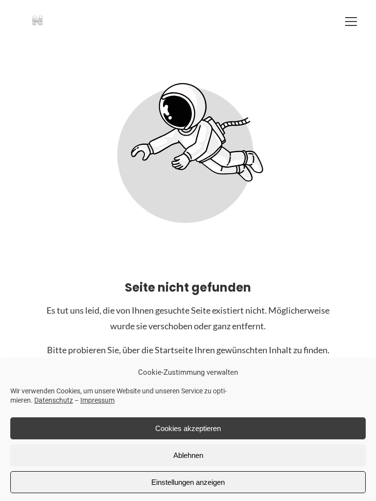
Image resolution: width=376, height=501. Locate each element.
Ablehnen (188, 455)
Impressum (97, 400)
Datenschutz (53, 400)
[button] (351, 21)
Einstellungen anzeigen (188, 482)
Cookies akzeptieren (188, 428)
